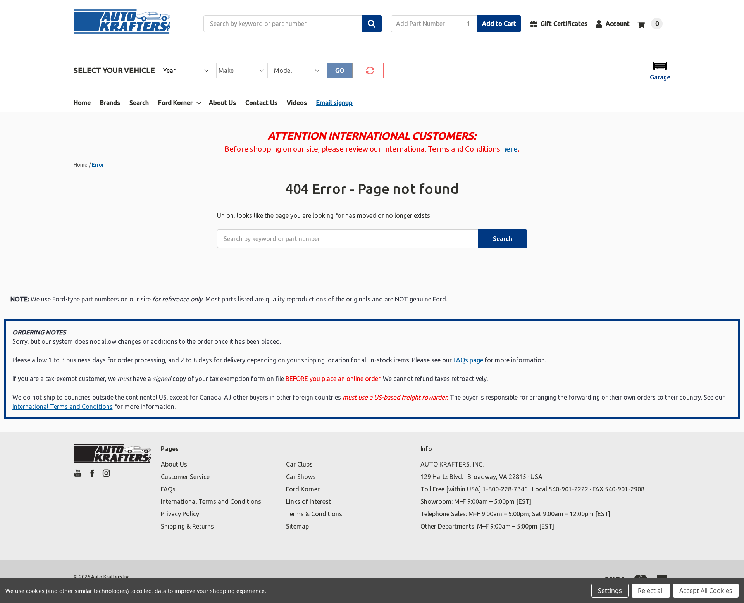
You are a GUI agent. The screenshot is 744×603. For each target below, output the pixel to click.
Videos (297, 102)
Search (139, 102)
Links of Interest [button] (308, 501)
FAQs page (468, 360)
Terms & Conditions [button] (314, 513)
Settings (610, 590)
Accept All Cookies (705, 590)
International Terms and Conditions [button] (211, 501)
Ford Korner (175, 102)
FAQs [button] (168, 489)
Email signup (334, 102)
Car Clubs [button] (299, 464)
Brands (110, 102)
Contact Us (261, 102)
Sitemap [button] (297, 526)
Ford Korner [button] (303, 489)
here (510, 149)
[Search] (372, 23)
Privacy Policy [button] (180, 513)
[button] (660, 70)
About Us (222, 102)
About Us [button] (174, 464)
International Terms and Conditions (62, 406)
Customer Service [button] (185, 476)
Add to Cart (499, 23)
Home (82, 102)
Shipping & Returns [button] (187, 526)
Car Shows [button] (301, 476)
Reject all (651, 590)
